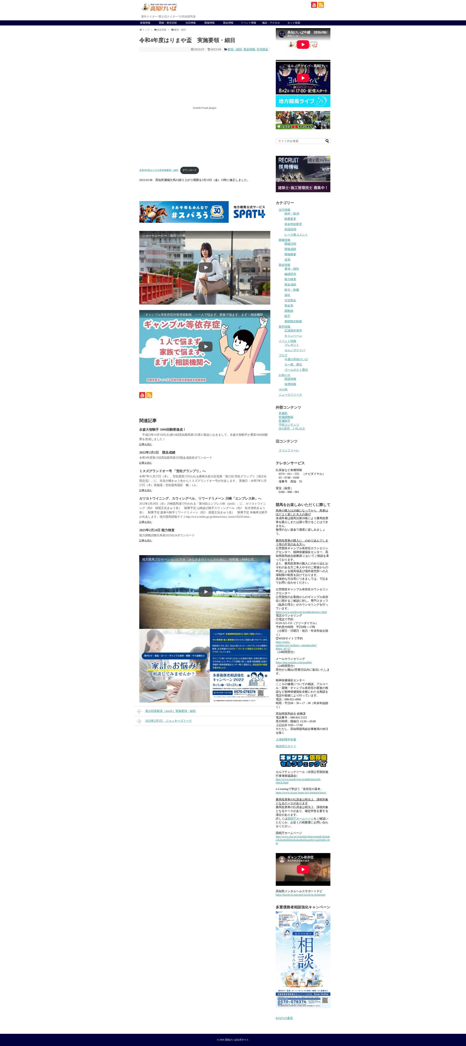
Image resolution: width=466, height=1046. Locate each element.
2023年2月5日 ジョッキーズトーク (168, 720)
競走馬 (289, 305)
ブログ (283, 355)
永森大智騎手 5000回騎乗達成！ (162, 429)
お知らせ (284, 375)
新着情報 (145, 22)
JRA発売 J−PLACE (292, 428)
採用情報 (290, 384)
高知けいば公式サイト (237, 1040)
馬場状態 (290, 229)
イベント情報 (248, 22)
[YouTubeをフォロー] (314, 5)
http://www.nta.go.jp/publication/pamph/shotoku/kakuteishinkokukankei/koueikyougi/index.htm (303, 840)
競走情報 (228, 22)
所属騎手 (284, 420)
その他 (283, 389)
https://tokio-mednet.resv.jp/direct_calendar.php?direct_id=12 (296, 645)
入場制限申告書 (286, 739)
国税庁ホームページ (300, 818)
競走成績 (290, 284)
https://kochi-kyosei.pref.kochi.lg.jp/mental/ (300, 894)
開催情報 (209, 22)
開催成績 (290, 249)
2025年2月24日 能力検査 (157, 530)
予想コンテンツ (289, 424)
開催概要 (290, 254)
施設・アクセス (271, 22)
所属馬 (283, 413)
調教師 (289, 310)
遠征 (287, 295)
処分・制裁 (292, 289)
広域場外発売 (293, 330)
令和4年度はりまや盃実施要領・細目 (158, 170)
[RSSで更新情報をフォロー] (321, 5)
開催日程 (290, 243)
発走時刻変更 (293, 224)
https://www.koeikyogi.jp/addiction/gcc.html (301, 612)
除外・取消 (292, 213)
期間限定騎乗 (293, 321)
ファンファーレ (289, 450)
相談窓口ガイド (286, 746)
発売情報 (284, 326)
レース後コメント (296, 234)
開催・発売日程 (167, 22)
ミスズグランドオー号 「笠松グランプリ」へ (172, 471)
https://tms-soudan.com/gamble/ (294, 662)
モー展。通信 (293, 364)
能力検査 (290, 279)
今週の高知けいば (296, 359)
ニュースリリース (290, 394)
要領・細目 (235, 49)
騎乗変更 (290, 218)
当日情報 (190, 22)
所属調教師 (286, 417)
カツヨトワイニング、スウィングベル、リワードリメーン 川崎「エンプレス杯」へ (200, 498)
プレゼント (292, 344)
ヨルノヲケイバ (295, 350)
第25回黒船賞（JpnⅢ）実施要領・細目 (170, 710)
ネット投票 (294, 22)
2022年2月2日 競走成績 (157, 452)
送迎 (287, 259)
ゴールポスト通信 (296, 369)
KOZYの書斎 (284, 1018)
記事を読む (145, 444)
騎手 (287, 316)
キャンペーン (293, 335)
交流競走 (262, 49)
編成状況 (290, 274)
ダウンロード (189, 170)
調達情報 (290, 378)
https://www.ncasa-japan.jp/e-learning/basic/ (301, 792)
